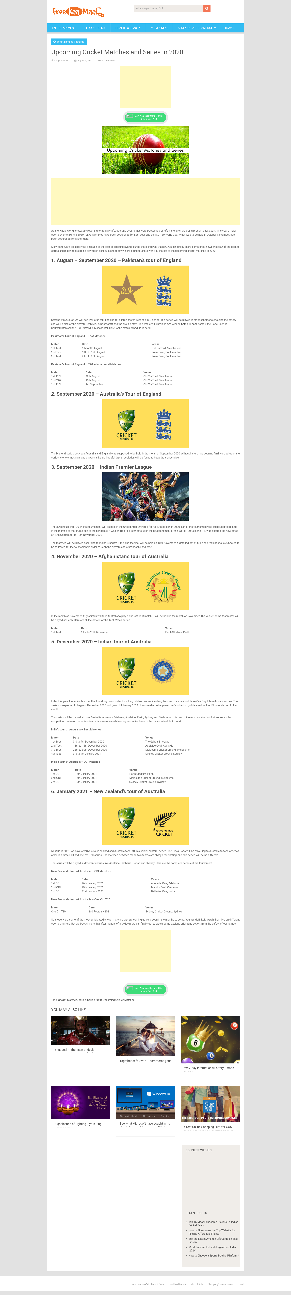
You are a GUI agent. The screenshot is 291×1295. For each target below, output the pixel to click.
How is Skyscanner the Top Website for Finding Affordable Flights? (212, 1232)
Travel (229, 28)
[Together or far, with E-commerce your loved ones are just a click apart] (145, 1036)
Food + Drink (95, 28)
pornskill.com (189, 324)
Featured (79, 41)
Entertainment (64, 28)
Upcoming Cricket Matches (119, 1000)
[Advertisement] (145, 87)
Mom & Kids (159, 28)
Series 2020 (94, 1000)
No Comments (109, 60)
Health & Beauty (128, 28)
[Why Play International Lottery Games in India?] (210, 1039)
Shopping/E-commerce (195, 28)
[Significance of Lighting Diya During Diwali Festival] (80, 1102)
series (82, 1000)
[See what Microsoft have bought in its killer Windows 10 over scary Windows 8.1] (145, 1102)
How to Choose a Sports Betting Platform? (214, 1255)
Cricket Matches (67, 1000)
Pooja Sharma (61, 60)
